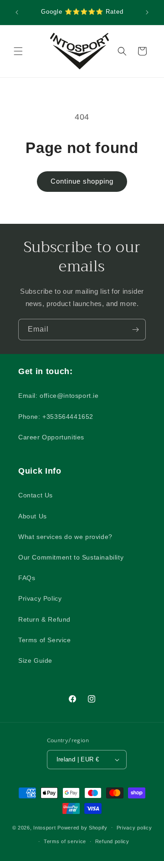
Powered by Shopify (82, 827)
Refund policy (112, 841)
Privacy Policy (40, 598)
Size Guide (35, 660)
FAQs (26, 577)
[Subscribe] (135, 329)
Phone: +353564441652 (55, 416)
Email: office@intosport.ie (58, 395)
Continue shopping (82, 181)
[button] (18, 51)
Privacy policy (134, 827)
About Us (32, 516)
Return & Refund (44, 619)
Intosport (44, 827)
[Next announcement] (147, 12)
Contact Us (35, 495)
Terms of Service (44, 640)
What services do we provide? (65, 536)
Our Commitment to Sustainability (70, 557)
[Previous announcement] (17, 12)
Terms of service (65, 841)
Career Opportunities (51, 437)
